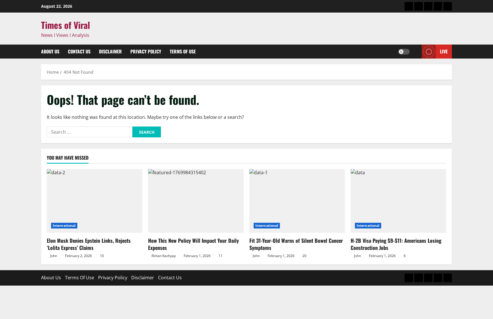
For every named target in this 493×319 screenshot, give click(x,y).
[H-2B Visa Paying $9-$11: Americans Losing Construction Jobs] (398, 201)
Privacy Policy (145, 51)
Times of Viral (65, 24)
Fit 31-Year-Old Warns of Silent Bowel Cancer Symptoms (296, 244)
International (64, 225)
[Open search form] (415, 51)
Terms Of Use (183, 51)
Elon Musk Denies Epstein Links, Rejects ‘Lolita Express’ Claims (89, 244)
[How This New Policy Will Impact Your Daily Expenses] (196, 201)
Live (444, 51)
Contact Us (79, 51)
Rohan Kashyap (163, 255)
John (53, 255)
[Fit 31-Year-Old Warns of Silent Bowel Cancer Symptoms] (297, 201)
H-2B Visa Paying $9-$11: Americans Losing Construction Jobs (396, 244)
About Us (50, 51)
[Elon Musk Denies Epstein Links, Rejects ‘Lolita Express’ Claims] (94, 201)
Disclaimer (110, 51)
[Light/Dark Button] (404, 52)
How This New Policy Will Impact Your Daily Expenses (193, 244)
